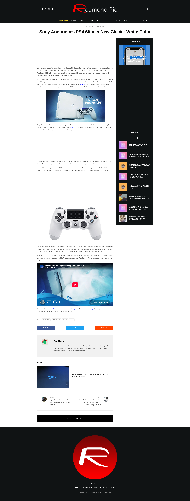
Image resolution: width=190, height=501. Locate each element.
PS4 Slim (83, 84)
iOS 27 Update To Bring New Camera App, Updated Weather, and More (138, 176)
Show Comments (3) (74, 418)
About (78, 487)
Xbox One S (74, 127)
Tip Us (112, 487)
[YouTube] (52, 9)
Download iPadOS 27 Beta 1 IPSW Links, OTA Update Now (139, 197)
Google (83, 20)
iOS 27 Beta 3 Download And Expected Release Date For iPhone (139, 187)
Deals (126, 20)
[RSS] (143, 20)
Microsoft (95, 20)
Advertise (87, 487)
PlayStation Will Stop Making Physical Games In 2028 (92, 375)
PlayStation (46, 319)
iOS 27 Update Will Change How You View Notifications (139, 155)
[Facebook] (42, 9)
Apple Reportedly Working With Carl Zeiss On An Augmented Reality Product (61, 401)
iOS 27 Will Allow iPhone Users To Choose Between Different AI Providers (138, 208)
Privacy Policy (100, 487)
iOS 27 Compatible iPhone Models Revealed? (138, 144)
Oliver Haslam (76, 380)
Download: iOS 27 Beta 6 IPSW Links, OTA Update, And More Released (139, 166)
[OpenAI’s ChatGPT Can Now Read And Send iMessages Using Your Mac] (134, 55)
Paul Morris (89, 26)
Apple (73, 20)
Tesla (106, 20)
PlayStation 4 (56, 319)
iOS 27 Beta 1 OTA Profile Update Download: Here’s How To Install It (138, 218)
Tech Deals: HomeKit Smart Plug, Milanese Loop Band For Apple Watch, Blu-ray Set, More (90, 401)
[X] (46, 9)
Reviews (116, 20)
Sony (72, 319)
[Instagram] (49, 9)
